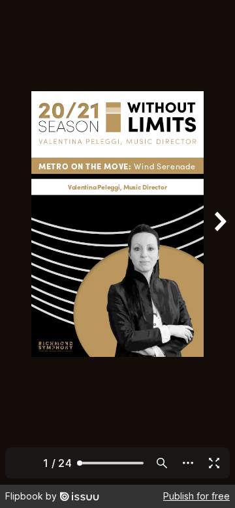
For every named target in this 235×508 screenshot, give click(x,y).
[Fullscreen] (214, 463)
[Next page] (219, 242)
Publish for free (196, 495)
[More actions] (188, 463)
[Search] (162, 463)
